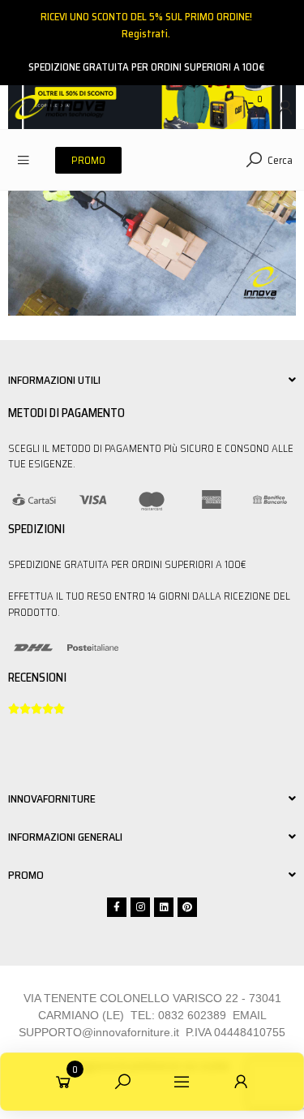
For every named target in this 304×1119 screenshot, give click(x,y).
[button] (88, 160)
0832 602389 (192, 1015)
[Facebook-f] (116, 907)
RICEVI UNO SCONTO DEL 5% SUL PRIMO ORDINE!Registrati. (146, 25)
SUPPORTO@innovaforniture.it (99, 1032)
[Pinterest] (187, 907)
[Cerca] (122, 1082)
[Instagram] (140, 907)
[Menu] (23, 160)
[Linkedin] (163, 907)
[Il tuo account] (285, 107)
